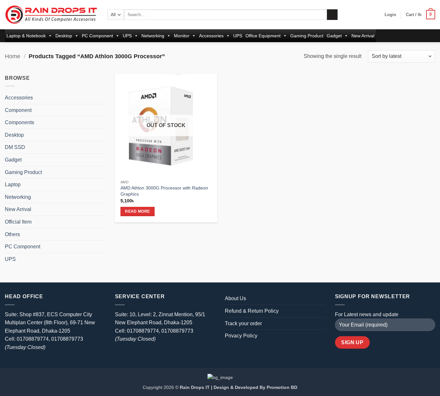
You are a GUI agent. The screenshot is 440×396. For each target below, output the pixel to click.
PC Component (97, 35)
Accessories (211, 35)
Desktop (63, 35)
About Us (235, 298)
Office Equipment (263, 35)
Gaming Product (306, 35)
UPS (127, 35)
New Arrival (362, 35)
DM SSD (15, 147)
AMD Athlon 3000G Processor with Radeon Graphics (164, 191)
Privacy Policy (241, 335)
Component (18, 110)
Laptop (13, 184)
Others (12, 234)
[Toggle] (101, 98)
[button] (390, 15)
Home (12, 56)
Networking (152, 35)
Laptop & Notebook (26, 35)
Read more (137, 211)
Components (19, 122)
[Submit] (332, 14)
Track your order (243, 323)
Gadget (334, 35)
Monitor (181, 35)
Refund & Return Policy (252, 311)
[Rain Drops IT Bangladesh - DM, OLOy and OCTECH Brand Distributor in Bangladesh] (51, 14)
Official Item (18, 222)
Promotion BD (282, 387)
